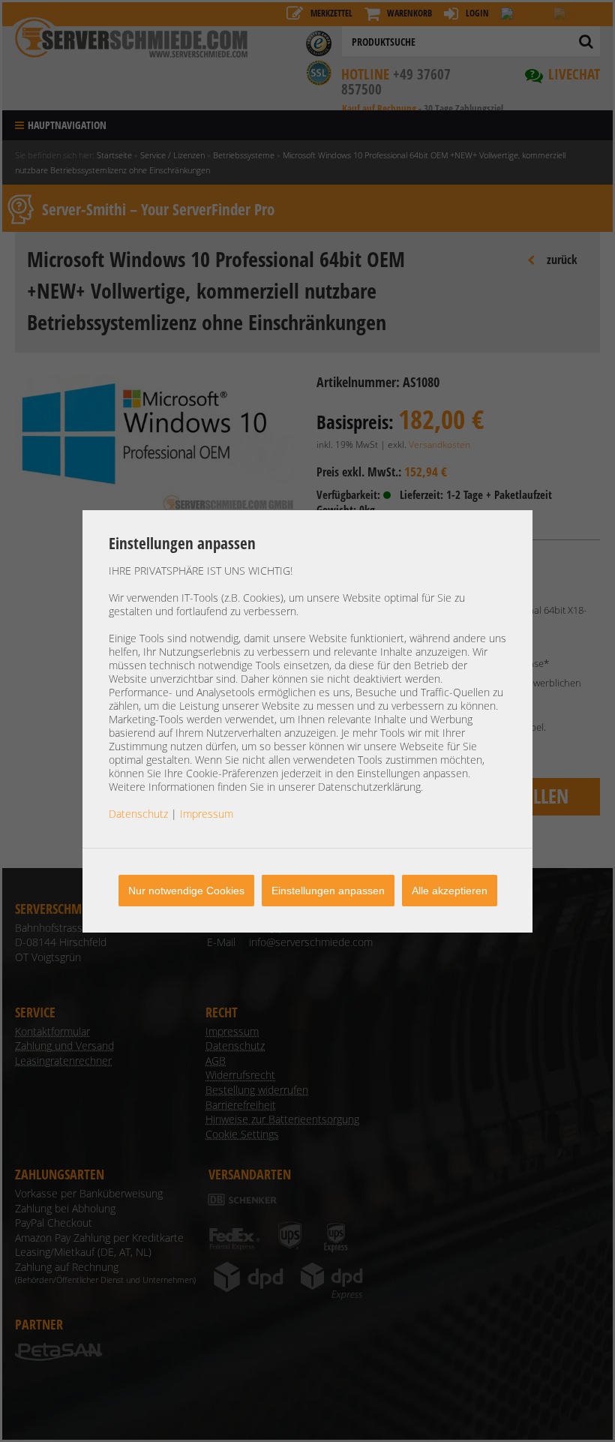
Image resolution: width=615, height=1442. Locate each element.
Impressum (206, 814)
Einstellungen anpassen (328, 891)
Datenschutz (138, 814)
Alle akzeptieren (450, 891)
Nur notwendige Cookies (186, 891)
